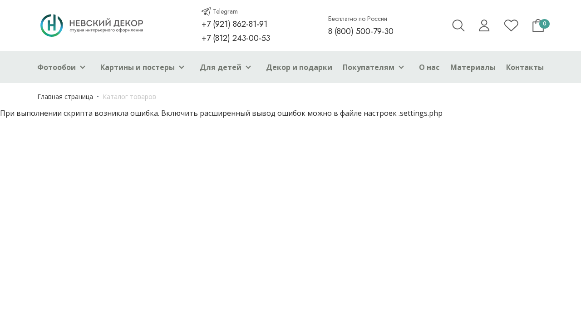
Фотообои (56, 67)
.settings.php (421, 113)
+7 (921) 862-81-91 (234, 24)
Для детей (220, 67)
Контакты (525, 67)
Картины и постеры (137, 67)
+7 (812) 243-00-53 (236, 38)
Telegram (225, 11)
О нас (429, 67)
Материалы (473, 67)
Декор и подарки (299, 67)
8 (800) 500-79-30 (361, 31)
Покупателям (368, 67)
